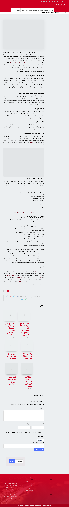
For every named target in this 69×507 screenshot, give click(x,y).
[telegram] (45, 497)
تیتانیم (31, 142)
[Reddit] (41, 1)
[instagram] (49, 497)
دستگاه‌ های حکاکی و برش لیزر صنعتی (18, 63)
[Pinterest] (52, 1)
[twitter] (49, 1)
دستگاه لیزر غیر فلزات (29, 484)
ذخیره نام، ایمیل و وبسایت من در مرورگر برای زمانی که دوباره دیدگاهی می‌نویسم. (24, 432)
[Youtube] (44, 1)
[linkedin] (46, 1)
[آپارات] (57, 1)
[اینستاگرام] (60, 1)
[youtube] (41, 497)
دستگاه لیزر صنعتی (29, 488)
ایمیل (29, 424)
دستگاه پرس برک (18, 277)
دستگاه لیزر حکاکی (36, 277)
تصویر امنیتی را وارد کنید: (38, 442)
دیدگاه (42, 408)
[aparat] (47, 497)
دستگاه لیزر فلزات (10, 275)
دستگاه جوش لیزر (29, 486)
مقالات (5, 291)
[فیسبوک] (63, 1)
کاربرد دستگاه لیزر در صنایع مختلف (20, 212)
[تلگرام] (54, 1)
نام (43, 424)
